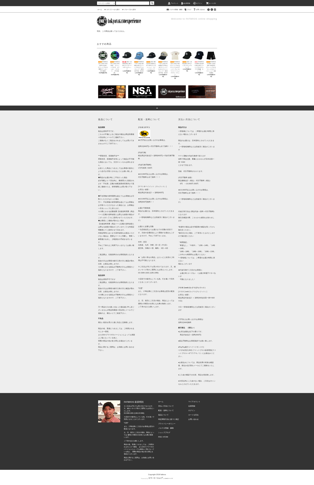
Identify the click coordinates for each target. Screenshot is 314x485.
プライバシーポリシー (166, 424)
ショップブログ (164, 432)
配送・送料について (166, 410)
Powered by (144, 478)
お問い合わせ (200, 9)
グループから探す (130, 9)
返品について (163, 415)
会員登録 (187, 3)
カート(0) (212, 3)
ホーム (100, 9)
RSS (160, 437)
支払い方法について (166, 406)
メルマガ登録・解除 (175, 9)
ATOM (165, 437)
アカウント (174, 3)
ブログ (189, 9)
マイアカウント (194, 402)
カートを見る (193, 415)
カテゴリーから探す (113, 9)
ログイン (199, 3)
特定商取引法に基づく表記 (168, 419)
